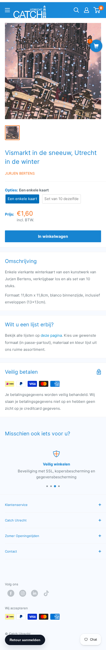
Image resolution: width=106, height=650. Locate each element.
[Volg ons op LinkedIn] (35, 593)
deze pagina (51, 335)
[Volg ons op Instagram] (24, 593)
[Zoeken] (76, 10)
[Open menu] (7, 10)
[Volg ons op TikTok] (47, 593)
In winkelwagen (53, 236)
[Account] (86, 10)
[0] (97, 10)
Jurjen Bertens (20, 173)
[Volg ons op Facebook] (12, 593)
